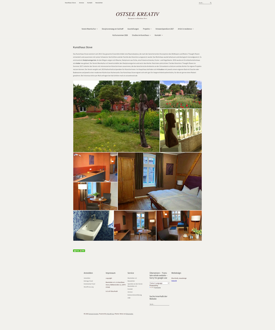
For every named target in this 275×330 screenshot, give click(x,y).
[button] (116, 116)
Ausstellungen (133, 29)
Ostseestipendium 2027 (165, 29)
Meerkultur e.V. (132, 278)
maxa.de (174, 281)
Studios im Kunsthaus (140, 35)
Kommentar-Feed (89, 284)
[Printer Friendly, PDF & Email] (79, 250)
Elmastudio (129, 314)
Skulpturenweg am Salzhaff (112, 29)
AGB (129, 298)
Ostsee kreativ (137, 13)
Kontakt (89, 3)
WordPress (110, 314)
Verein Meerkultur (89, 29)
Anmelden (87, 278)
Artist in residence (185, 29)
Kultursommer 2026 (120, 35)
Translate (157, 288)
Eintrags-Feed (88, 281)
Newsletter (99, 3)
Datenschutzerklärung (135, 295)
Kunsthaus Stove (70, 3)
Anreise (81, 3)
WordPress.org (89, 287)
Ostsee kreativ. (94, 314)
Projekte (146, 29)
